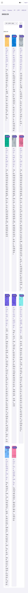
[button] (20, 2)
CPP (18, 10)
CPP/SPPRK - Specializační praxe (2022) (7, 470)
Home (4, 10)
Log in (25, 2)
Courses (10, 10)
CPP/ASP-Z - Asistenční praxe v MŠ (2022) (14, 59)
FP (14, 10)
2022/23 (24, 10)
